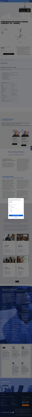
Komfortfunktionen (12, 207)
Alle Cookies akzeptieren (16, 215)
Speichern (16, 217)
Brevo (10, 208)
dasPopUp (11, 211)
